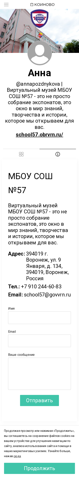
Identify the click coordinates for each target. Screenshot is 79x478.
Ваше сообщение (21, 355)
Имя (11, 308)
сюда (17, 456)
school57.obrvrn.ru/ (39, 135)
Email (12, 332)
